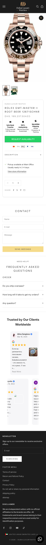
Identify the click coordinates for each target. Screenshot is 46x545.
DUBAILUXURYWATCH (15, 104)
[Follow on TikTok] (23, 528)
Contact (6, 480)
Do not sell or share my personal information (21, 489)
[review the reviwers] (12, 342)
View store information (17, 171)
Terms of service (9, 472)
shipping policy (9, 493)
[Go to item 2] (14, 90)
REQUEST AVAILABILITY (23, 139)
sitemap (6, 497)
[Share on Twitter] (17, 190)
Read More (15, 372)
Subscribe (12, 459)
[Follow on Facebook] (4, 528)
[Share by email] (24, 190)
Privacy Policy (8, 485)
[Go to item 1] (6, 90)
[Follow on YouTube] (17, 528)
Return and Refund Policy (13, 476)
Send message (23, 249)
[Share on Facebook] (14, 190)
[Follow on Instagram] (10, 528)
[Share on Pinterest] (21, 190)
